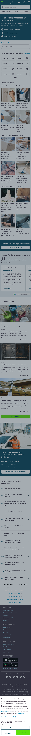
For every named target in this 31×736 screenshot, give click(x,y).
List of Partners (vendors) (8, 717)
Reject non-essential (8, 732)
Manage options (15, 728)
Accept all (22, 733)
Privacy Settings (6, 711)
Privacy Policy (20, 713)
